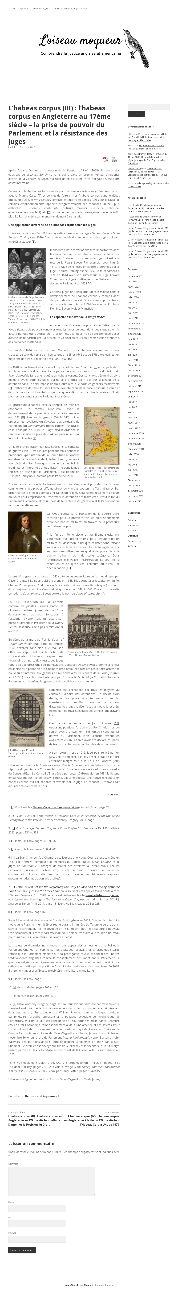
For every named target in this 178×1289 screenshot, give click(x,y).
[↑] (12, 807)
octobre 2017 (134, 386)
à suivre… (113, 794)
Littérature (133, 535)
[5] (70, 359)
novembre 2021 (136, 276)
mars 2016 (133, 475)
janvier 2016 (134, 485)
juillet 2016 (133, 454)
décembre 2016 (136, 433)
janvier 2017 (134, 428)
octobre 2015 (134, 501)
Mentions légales (41, 8)
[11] (68, 568)
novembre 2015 (136, 496)
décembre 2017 (136, 375)
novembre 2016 (136, 438)
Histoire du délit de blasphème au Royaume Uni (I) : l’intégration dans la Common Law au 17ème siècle (146, 219)
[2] (49, 212)
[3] (33, 241)
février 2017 (134, 422)
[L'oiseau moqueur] (89, 81)
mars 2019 (133, 318)
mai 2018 (132, 349)
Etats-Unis (133, 525)
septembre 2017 (136, 391)
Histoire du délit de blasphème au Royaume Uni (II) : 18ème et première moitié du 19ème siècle (146, 208)
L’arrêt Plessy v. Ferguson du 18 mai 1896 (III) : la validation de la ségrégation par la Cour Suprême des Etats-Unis (147, 158)
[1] (39, 195)
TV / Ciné (132, 546)
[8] (23, 417)
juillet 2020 (133, 297)
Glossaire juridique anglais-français (71, 8)
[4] (89, 283)
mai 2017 (132, 407)
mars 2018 (133, 360)
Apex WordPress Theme (78, 1285)
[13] (116, 723)
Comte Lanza (134, 168)
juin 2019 (132, 302)
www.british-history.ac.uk (102, 895)
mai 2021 (132, 281)
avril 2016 (132, 469)
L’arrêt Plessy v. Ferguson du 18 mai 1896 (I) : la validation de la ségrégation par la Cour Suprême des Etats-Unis (148, 254)
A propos (24, 8)
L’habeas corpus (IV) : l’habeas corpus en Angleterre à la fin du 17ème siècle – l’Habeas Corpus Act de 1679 (91, 1120)
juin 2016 (132, 459)
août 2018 (133, 339)
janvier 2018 (134, 370)
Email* (11, 1217)
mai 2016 (132, 464)
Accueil (11, 8)
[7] (10, 388)
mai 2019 (132, 307)
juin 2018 (132, 344)
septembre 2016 (136, 449)
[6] (95, 367)
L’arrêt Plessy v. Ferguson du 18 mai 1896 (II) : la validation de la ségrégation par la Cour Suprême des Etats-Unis (148, 242)
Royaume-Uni (52, 1096)
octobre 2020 (134, 292)
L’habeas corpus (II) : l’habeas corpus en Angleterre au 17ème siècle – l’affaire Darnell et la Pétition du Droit (35, 1120)
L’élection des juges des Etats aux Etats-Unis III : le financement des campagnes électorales (147, 137)
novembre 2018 (136, 328)
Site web (12, 1232)
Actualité (132, 520)
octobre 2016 (134, 443)
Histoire (30, 1096)
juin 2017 (132, 401)
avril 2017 (132, 412)
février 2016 (134, 480)
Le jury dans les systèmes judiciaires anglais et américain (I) (146, 147)
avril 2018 (132, 354)
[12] (51, 715)
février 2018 (134, 365)
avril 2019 (132, 312)
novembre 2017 (136, 380)
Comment (13, 1163)
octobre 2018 (134, 333)
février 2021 (134, 286)
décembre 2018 (136, 323)
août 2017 (133, 396)
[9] (34, 438)
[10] (71, 476)
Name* (11, 1202)
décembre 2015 (136, 490)
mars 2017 (133, 417)
